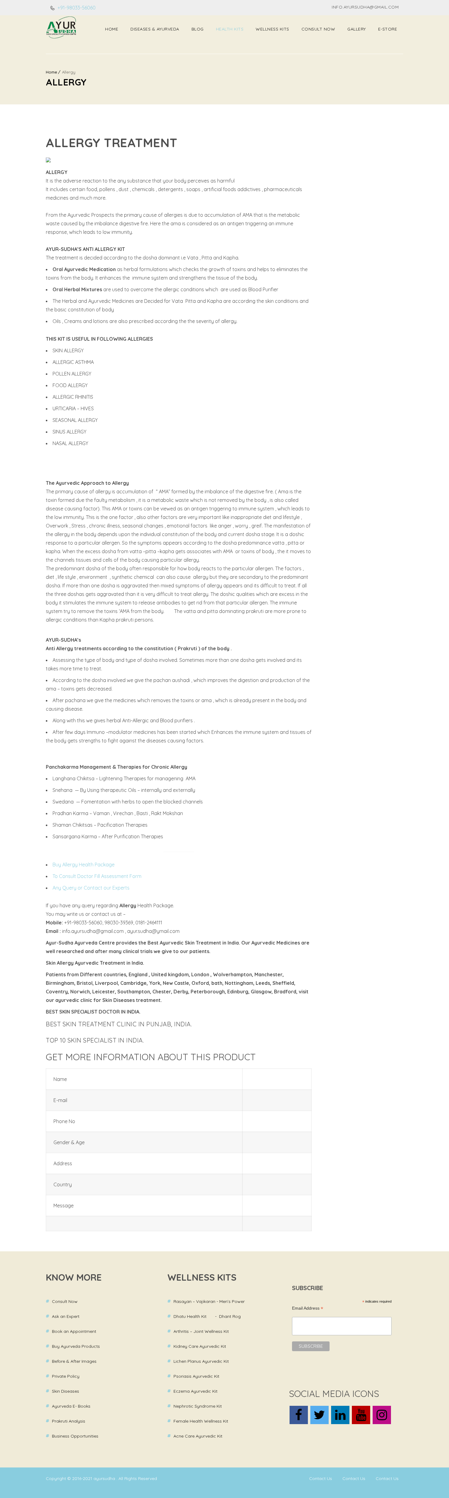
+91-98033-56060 (76, 8)
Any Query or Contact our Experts (91, 888)
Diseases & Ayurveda (154, 29)
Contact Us (320, 1478)
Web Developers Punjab (69, 1487)
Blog (198, 29)
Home (111, 29)
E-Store (387, 29)
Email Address (307, 1308)
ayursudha (104, 1478)
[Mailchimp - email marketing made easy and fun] (346, 1372)
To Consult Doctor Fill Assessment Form (97, 876)
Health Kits (230, 29)
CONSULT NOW (318, 29)
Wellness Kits (272, 29)
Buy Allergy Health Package (84, 864)
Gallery (356, 29)
